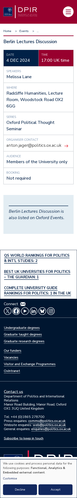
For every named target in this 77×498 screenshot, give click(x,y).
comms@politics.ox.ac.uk (47, 421)
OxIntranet (12, 371)
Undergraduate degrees (22, 327)
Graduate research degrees (24, 341)
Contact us (13, 391)
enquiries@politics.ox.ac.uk (51, 429)
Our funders (12, 350)
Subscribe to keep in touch (23, 438)
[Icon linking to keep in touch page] (22, 304)
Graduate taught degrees (23, 334)
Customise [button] (10, 478)
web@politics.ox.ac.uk (49, 425)
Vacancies (11, 357)
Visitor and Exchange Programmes (30, 364)
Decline (20, 490)
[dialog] (38, 478)
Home (7, 31)
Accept (55, 490)
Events (24, 31)
